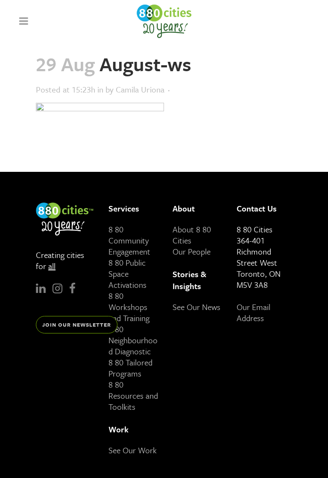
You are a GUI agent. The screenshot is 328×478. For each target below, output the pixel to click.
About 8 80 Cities (192, 234)
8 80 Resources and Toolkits (133, 395)
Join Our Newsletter (76, 324)
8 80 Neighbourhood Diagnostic (133, 340)
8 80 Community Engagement (129, 240)
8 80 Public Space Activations (127, 273)
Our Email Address (253, 312)
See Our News (196, 307)
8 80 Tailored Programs (130, 367)
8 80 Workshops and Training (128, 307)
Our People (192, 251)
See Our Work (132, 450)
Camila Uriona (140, 89)
